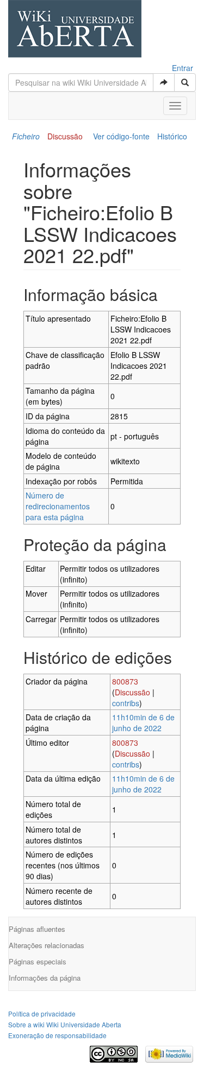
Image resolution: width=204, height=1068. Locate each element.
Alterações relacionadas (46, 945)
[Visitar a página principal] (74, 29)
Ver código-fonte (121, 136)
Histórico (172, 136)
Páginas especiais (37, 961)
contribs (125, 703)
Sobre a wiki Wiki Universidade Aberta (64, 1024)
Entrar (182, 67)
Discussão (65, 136)
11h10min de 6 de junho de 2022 (143, 722)
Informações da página (45, 978)
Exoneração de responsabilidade (57, 1035)
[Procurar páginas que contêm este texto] (185, 82)
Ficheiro (26, 136)
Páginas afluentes (37, 929)
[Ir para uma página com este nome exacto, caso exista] (164, 82)
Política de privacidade (42, 1013)
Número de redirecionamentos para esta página (58, 506)
